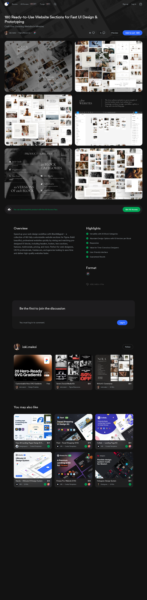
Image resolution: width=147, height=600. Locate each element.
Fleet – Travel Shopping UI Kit (67, 443)
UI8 (61, 446)
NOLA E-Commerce (104, 384)
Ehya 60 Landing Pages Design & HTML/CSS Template (30, 443)
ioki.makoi (12, 33)
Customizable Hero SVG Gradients (29, 384)
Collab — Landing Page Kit (107, 443)
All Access (28, 4)
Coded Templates (36, 446)
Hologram (104, 484)
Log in (133, 4)
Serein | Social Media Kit (65, 384)
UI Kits (112, 387)
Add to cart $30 (132, 33)
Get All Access (131, 209)
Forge (44, 4)
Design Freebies (33, 387)
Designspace (23, 446)
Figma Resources (24, 33)
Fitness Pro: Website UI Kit (66, 481)
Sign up (125, 4)
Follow (127, 347)
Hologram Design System (106, 481)
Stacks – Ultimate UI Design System (29, 481)
